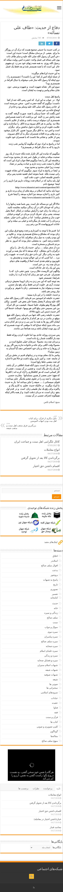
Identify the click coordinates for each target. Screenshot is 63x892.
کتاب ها (54, 722)
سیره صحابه (52, 646)
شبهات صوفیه (51, 674)
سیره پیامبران (51, 636)
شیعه (55, 679)
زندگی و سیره (51, 613)
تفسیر (55, 594)
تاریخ (55, 584)
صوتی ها (53, 684)
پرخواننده (47, 788)
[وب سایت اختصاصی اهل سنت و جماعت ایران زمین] (31, 8)
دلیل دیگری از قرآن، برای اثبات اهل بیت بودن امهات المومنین (43, 418)
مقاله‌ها (54, 736)
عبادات (54, 698)
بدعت (55, 570)
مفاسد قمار (55, 827)
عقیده (55, 703)
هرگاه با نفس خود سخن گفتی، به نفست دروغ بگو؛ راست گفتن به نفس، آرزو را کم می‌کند (32, 775)
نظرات (36, 788)
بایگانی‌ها (57, 847)
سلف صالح (52, 617)
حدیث (55, 603)
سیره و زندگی (51, 655)
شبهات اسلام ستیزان (47, 665)
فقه (56, 712)
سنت (55, 622)
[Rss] (31, 876)
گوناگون (54, 731)
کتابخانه (54, 598)
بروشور (54, 575)
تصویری (54, 589)
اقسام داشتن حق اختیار (46, 466)
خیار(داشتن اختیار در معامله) (47, 819)
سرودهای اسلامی (49, 692)
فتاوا (56, 707)
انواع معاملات (52, 449)
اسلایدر (54, 561)
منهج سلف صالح (50, 741)
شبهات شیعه (51, 670)
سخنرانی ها (52, 688)
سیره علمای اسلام (49, 651)
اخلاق (55, 556)
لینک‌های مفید (51, 542)
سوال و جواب (51, 627)
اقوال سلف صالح (49, 565)
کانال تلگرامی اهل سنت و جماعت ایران (37, 441)
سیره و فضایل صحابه (47, 660)
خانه (56, 608)
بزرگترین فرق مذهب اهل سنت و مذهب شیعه (21, 425)
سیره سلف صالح (49, 641)
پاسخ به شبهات (50, 580)
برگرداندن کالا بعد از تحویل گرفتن (40, 457)
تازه (58, 788)
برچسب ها (23, 788)
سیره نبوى (53, 632)
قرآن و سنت (52, 717)
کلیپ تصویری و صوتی (47, 726)
